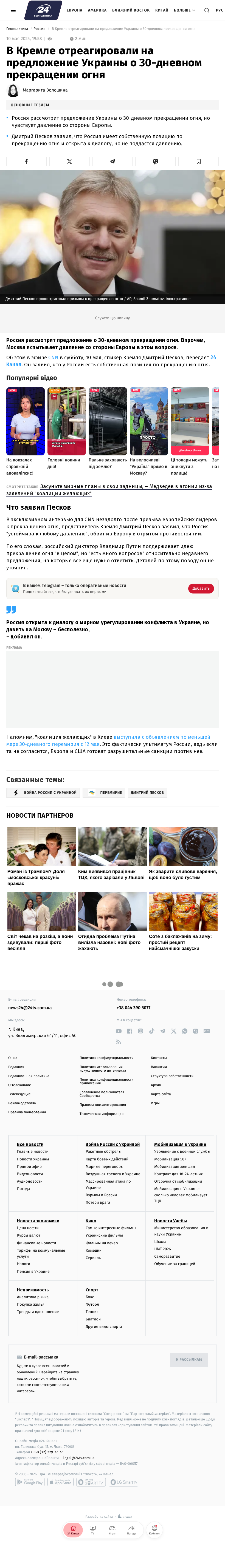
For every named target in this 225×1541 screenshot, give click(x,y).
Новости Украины (33, 1159)
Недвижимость (33, 1289)
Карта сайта (161, 1094)
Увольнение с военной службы (182, 1151)
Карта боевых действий (107, 1159)
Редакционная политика (28, 1076)
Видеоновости (30, 1174)
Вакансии (159, 1067)
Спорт (92, 1289)
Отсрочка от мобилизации (178, 1181)
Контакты (159, 1058)
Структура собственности (172, 1076)
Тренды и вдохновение (38, 1311)
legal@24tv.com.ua (78, 1458)
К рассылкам (189, 1360)
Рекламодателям (22, 1103)
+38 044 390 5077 (133, 1008)
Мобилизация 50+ (170, 1159)
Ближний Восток (131, 10)
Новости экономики (38, 1220)
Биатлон (93, 1319)
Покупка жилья (30, 1304)
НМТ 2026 (162, 1249)
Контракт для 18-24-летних (178, 1174)
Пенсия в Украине (33, 1271)
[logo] (43, 10)
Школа (160, 1241)
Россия (40, 29)
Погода (23, 1188)
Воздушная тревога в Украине (113, 1174)
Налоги (23, 1264)
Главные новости (33, 1151)
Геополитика (17, 29)
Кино (91, 1220)
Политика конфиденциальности (107, 1058)
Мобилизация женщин (174, 1166)
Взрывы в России (101, 1195)
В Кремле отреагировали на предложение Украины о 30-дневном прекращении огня (123, 29)
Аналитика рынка (33, 1297)
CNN (53, 357)
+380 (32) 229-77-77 (47, 1452)
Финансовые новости (36, 1243)
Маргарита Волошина (45, 90)
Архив (156, 1085)
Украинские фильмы (104, 1235)
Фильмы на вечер (102, 1243)
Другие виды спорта (104, 1326)
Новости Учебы (170, 1220)
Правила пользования (27, 1112)
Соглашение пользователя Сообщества (102, 1094)
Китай (161, 10)
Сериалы (94, 1257)
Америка (97, 10)
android (30, 1482)
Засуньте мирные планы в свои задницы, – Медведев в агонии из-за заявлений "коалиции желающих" (109, 489)
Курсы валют (28, 1235)
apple (60, 1482)
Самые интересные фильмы (111, 1228)
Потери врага (98, 1202)
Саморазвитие (167, 1256)
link (118, 1031)
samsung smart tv (123, 1482)
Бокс (90, 1297)
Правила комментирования (103, 1105)
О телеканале (19, 1085)
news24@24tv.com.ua (30, 1008)
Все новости (30, 1144)
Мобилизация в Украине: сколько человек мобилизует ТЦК (180, 1194)
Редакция (16, 1067)
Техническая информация (101, 1114)
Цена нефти (28, 1228)
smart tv (91, 1482)
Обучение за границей (174, 1264)
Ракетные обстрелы (103, 1151)
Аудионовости (30, 1181)
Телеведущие (19, 1094)
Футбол (92, 1304)
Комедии (94, 1250)
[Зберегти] (198, 161)
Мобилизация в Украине (180, 1144)
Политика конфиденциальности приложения (107, 1081)
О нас (12, 1058)
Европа (75, 10)
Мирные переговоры (104, 1166)
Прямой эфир (29, 1166)
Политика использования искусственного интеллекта (103, 1068)
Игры (155, 1103)
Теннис (92, 1311)
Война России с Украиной (113, 1144)
